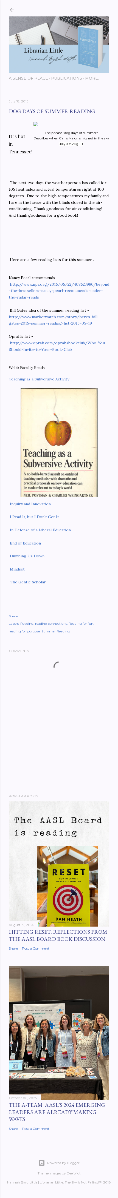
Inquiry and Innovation (30, 503)
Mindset (17, 569)
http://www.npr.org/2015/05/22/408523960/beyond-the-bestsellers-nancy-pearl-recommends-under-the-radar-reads (59, 291)
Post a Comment (35, 948)
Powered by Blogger (63, 1163)
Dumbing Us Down (27, 556)
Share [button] (13, 616)
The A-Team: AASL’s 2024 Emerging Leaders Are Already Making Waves (57, 1112)
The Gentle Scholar (27, 582)
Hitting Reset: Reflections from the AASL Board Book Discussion (58, 935)
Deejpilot (74, 1173)
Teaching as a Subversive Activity (39, 379)
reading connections (51, 623)
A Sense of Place (28, 78)
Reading (26, 623)
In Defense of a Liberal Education (40, 530)
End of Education (25, 543)
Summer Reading (55, 631)
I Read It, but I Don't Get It (34, 516)
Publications (66, 78)
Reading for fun (81, 623)
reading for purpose (24, 631)
